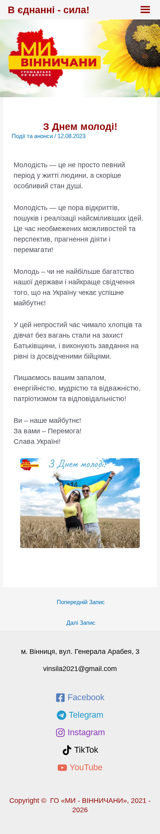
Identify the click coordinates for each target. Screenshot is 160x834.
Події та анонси (32, 136)
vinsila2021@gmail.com (80, 669)
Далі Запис (81, 623)
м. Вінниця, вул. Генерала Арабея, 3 (80, 651)
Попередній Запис (81, 602)
